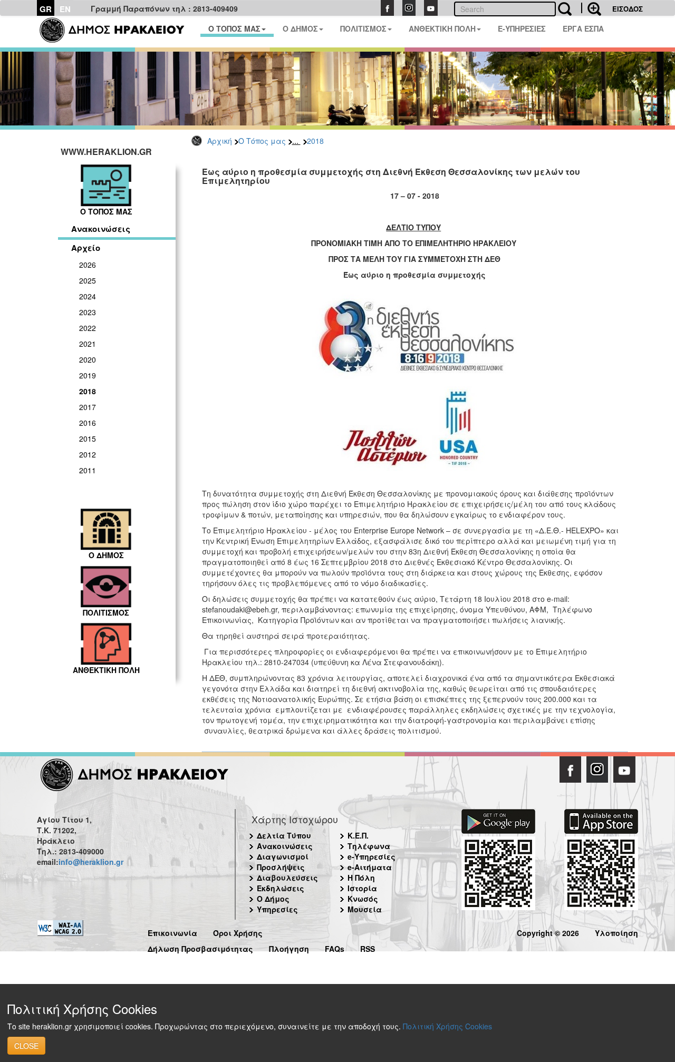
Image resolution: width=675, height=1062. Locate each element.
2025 (87, 280)
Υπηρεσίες (277, 909)
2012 (87, 454)
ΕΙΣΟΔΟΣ (627, 9)
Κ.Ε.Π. (358, 835)
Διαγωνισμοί (282, 856)
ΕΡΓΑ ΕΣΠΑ (583, 28)
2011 (87, 470)
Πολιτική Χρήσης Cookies (447, 1026)
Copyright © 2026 (548, 932)
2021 (87, 343)
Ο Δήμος (273, 898)
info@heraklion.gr (91, 861)
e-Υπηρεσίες (372, 856)
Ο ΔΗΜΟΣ (300, 28)
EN (65, 9)
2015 (87, 438)
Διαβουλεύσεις (287, 877)
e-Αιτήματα (370, 867)
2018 (315, 140)
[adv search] (591, 8)
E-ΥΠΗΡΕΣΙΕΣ (522, 28)
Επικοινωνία (172, 932)
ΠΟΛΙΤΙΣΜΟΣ (363, 28)
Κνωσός (363, 898)
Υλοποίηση (616, 932)
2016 (87, 422)
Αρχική (219, 140)
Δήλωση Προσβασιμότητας (200, 947)
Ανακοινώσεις (100, 229)
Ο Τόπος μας (262, 140)
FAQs (334, 947)
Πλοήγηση (289, 947)
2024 (87, 296)
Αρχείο (85, 248)
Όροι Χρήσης (238, 932)
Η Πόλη (361, 877)
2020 (87, 359)
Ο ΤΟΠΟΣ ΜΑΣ (234, 28)
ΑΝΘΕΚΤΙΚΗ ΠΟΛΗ (442, 28)
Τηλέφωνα (369, 846)
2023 (87, 312)
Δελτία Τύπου (284, 835)
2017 (87, 407)
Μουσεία (365, 909)
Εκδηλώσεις (280, 888)
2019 (87, 375)
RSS (367, 947)
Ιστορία (362, 888)
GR (46, 9)
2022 (87, 328)
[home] (118, 31)
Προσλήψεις (281, 867)
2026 (87, 264)
